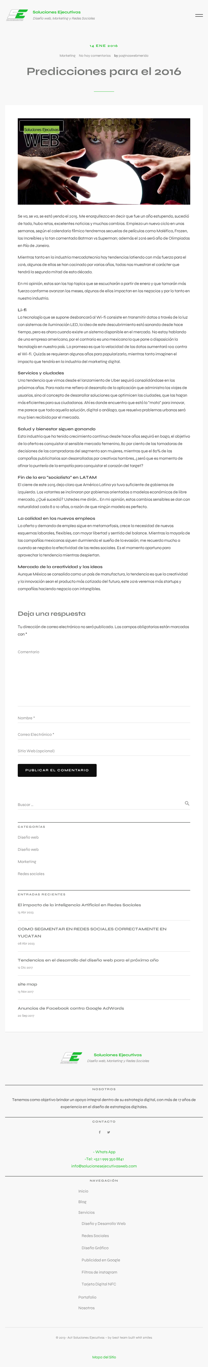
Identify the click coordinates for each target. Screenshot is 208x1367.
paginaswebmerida (133, 55)
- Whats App (104, 1151)
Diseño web (28, 837)
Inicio (83, 1191)
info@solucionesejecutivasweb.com (104, 1166)
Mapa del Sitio (104, 1357)
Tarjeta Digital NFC (99, 1284)
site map (27, 984)
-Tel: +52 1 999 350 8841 (104, 1159)
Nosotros (86, 1307)
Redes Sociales (95, 1235)
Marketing (67, 55)
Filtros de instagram (99, 1272)
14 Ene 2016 (104, 46)
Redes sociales (31, 873)
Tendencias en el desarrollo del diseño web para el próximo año (88, 960)
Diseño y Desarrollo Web (104, 1223)
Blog (82, 1201)
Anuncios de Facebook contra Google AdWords (71, 1008)
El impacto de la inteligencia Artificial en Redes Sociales (79, 904)
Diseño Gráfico (95, 1247)
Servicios (86, 1212)
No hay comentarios (95, 55)
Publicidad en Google (101, 1260)
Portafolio (87, 1297)
